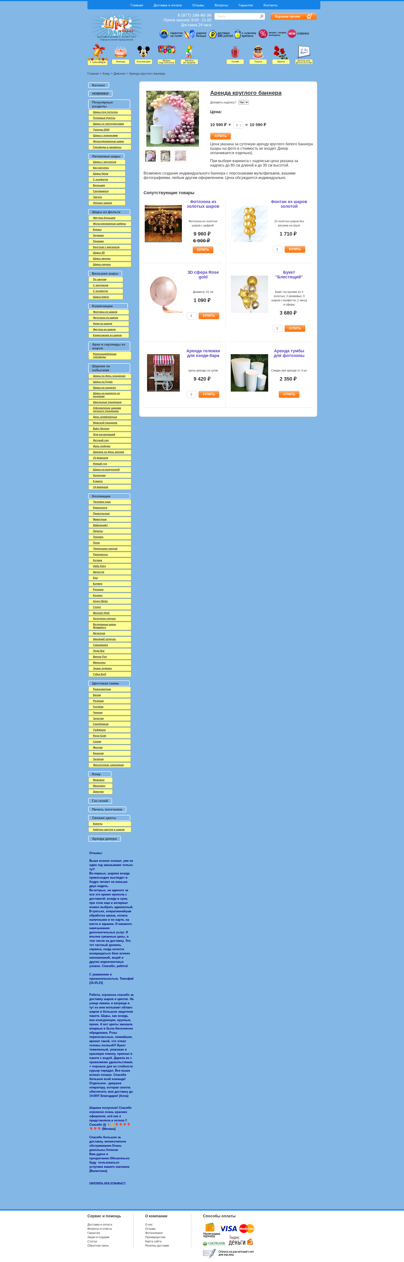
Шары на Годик (103, 381)
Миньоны (99, 662)
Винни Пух (100, 656)
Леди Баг (99, 650)
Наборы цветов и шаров (109, 829)
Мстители (99, 633)
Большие (99, 185)
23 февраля (100, 457)
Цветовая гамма (105, 683)
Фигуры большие (104, 217)
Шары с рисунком (104, 161)
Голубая (98, 706)
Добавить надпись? (223, 102)
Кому (106, 73)
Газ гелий (100, 801)
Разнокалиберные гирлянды (104, 355)
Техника (98, 536)
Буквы (97, 229)
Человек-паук (102, 501)
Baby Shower (101, 428)
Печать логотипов (107, 809)
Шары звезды (102, 258)
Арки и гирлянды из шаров (108, 346)
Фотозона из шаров (105, 317)
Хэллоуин (99, 475)
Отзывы (198, 5)
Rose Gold (99, 735)
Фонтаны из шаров (105, 311)
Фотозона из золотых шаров (203, 204)
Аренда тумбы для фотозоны (289, 353)
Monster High (101, 612)
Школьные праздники (107, 402)
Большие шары (105, 273)
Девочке (119, 73)
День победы (101, 446)
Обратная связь (98, 1245)
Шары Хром (100, 173)
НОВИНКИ (100, 93)
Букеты (97, 823)
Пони (96, 542)
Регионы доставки (157, 1245)
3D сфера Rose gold (203, 274)
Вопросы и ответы (99, 1228)
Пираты (98, 531)
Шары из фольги (106, 212)
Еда (95, 577)
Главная (136, 5)
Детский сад (101, 440)
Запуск (97, 197)
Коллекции (101, 496)
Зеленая (98, 759)
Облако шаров (102, 202)
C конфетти (100, 179)
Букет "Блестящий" (289, 274)
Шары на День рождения (109, 376)
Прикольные (101, 513)
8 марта (98, 481)
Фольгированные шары (108, 141)
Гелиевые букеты (104, 117)
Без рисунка (101, 167)
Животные (100, 519)
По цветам (99, 279)
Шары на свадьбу (104, 387)
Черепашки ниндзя (105, 548)
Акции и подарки (98, 1237)
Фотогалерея (154, 1233)
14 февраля (100, 487)
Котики (97, 560)
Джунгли (98, 572)
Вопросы (221, 5)
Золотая (98, 718)
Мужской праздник (105, 422)
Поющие (98, 241)
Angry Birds (100, 601)
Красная (98, 753)
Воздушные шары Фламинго (104, 626)
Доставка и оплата (168, 5)
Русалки (98, 589)
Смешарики (100, 645)
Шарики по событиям (101, 368)
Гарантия (246, 5)
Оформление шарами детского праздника (107, 409)
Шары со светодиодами (108, 123)
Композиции (102, 306)
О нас (149, 1224)
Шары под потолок (105, 112)
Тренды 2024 (101, 129)
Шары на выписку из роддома (106, 395)
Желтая (97, 747)
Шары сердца (102, 264)
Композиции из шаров (107, 335)
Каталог (98, 85)
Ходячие (98, 235)
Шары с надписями (105, 135)
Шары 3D (99, 252)
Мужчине (99, 779)
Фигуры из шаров (104, 329)
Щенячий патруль (104, 639)
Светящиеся (100, 191)
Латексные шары (106, 156)
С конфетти (100, 291)
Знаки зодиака (102, 668)
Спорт (97, 607)
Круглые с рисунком (106, 247)
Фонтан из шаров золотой (289, 204)
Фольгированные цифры (109, 223)
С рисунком (100, 285)
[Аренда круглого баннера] (173, 119)
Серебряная (100, 724)
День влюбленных (105, 416)
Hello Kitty (99, 566)
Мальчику (99, 785)
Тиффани (99, 729)
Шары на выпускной (106, 469)
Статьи (92, 1241)
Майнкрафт (100, 525)
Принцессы (100, 554)
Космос (98, 595)
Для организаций (104, 434)
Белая (97, 695)
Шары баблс (101, 296)
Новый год (100, 463)
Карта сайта (153, 1241)
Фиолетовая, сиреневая (108, 765)
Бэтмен (97, 583)
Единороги (100, 507)
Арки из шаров (102, 323)
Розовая (98, 700)
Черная (97, 712)
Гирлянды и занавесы (107, 147)
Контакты (270, 5)
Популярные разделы (102, 104)
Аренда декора (104, 838)
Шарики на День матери (108, 452)
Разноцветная (102, 689)
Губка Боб (99, 674)
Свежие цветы (104, 818)
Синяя (97, 741)
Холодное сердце (104, 618)
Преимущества (155, 1237)
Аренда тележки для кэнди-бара (203, 353)
